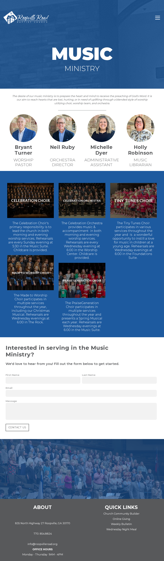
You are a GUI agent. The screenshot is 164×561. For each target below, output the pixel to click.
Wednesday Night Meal (121, 529)
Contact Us (17, 427)
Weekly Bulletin (121, 524)
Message (11, 401)
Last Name (88, 375)
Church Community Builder (121, 513)
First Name (12, 375)
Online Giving (121, 519)
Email (9, 388)
